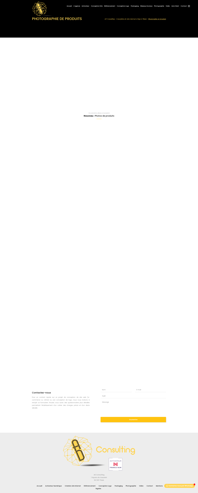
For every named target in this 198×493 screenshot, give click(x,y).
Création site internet (73, 486)
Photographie (131, 486)
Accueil (39, 486)
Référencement (89, 486)
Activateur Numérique (53, 486)
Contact (150, 486)
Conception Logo (105, 486)
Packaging (119, 486)
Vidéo (141, 486)
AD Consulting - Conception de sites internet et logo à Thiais (125, 19)
